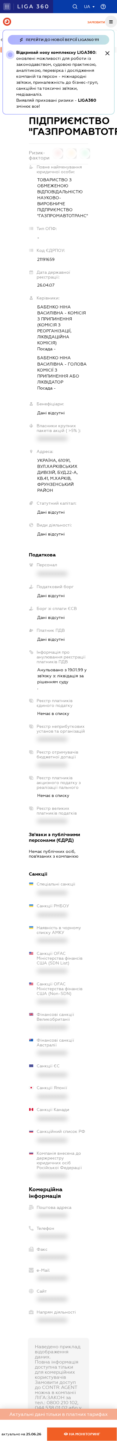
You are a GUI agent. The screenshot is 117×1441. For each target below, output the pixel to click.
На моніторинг (84, 1434)
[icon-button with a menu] (111, 22)
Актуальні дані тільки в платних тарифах (58, 1414)
